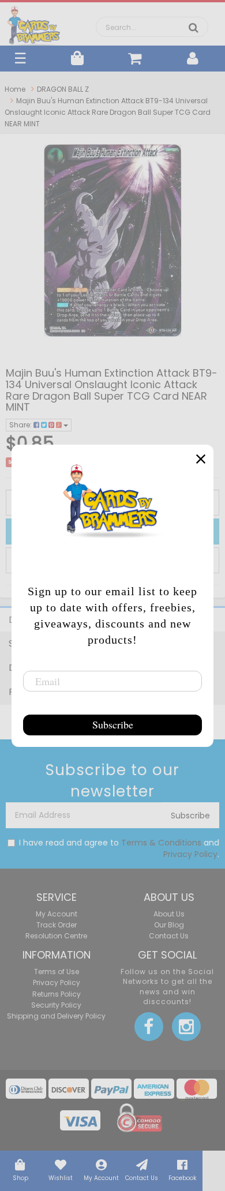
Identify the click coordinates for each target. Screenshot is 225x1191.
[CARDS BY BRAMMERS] (34, 23)
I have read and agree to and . (119, 848)
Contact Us (141, 1178)
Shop (20, 1178)
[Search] (193, 27)
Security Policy (56, 1005)
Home (15, 89)
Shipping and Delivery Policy (56, 1016)
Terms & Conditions (161, 842)
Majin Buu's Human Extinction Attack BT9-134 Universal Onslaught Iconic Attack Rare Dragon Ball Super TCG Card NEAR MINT (108, 112)
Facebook (182, 1178)
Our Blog (169, 925)
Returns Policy (56, 994)
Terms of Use (56, 971)
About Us (169, 914)
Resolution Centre (56, 936)
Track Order (56, 925)
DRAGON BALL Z (63, 89)
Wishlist (60, 1178)
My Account (101, 1178)
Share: (21, 425)
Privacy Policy (190, 854)
